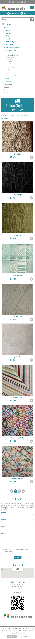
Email (3, 527)
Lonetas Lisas (11, 53)
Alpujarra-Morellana (12, 76)
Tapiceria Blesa (17, 357)
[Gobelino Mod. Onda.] (17, 420)
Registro (17, 13)
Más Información (23, 636)
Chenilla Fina (17, 235)
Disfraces (8, 33)
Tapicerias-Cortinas (11, 50)
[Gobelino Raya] (17, 380)
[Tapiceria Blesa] (17, 339)
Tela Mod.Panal (17, 316)
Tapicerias (10, 61)
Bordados (6, 87)
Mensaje (3, 533)
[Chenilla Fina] (17, 218)
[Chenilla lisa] (17, 136)
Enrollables (7, 90)
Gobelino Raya (17, 397)
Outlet (6, 93)
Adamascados (11, 57)
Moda (7, 78)
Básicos (8, 30)
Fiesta (7, 36)
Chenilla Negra (17, 195)
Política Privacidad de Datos (21, 549)
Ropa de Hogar (8, 84)
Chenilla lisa (17, 154)
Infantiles (8, 39)
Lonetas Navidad (12, 68)
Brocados (10, 59)
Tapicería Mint (17, 276)
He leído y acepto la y (16, 550)
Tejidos (6, 27)
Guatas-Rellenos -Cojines (13, 48)
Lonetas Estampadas (13, 55)
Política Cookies (7, 551)
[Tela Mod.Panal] (17, 299)
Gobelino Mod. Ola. (17, 478)
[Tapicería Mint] (17, 258)
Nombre (3, 513)
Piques (9, 72)
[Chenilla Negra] (17, 177)
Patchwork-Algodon (11, 42)
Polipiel (9, 70)
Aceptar (11, 636)
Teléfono (3, 520)
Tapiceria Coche (11, 74)
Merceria (8, 81)
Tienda (4, 115)
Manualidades (9, 45)
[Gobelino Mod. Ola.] (17, 461)
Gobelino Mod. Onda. (17, 438)
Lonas (9, 63)
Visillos (9, 65)
